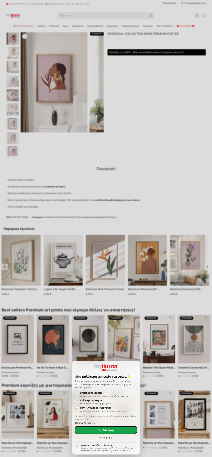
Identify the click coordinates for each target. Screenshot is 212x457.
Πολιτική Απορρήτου (85, 423)
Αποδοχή (108, 430)
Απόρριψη (106, 437)
